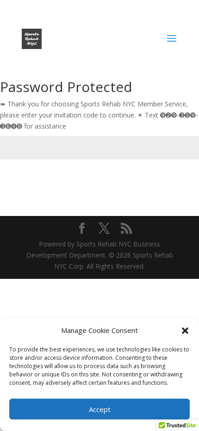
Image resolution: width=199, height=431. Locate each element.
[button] (185, 330)
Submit (173, 181)
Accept (100, 409)
